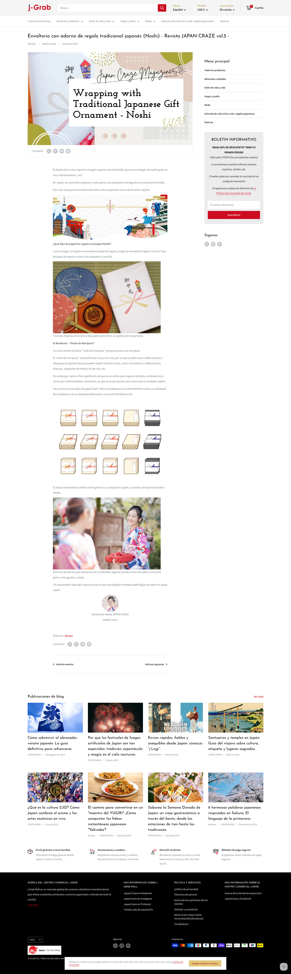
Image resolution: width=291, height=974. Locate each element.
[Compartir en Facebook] (49, 150)
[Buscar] (162, 8)
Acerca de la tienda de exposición (243, 893)
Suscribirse (234, 215)
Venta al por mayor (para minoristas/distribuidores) (189, 916)
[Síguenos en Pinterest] (219, 243)
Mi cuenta (226, 9)
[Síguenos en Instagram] (213, 243)
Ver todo (259, 696)
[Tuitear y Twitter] (61, 150)
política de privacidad (186, 889)
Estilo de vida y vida (100, 21)
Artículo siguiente (154, 664)
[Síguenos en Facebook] (206, 243)
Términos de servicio (185, 894)
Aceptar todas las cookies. (205, 963)
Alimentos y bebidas (68, 21)
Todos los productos (39, 21)
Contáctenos (181, 924)
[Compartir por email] (68, 150)
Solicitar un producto (186, 909)
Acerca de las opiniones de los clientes (191, 902)
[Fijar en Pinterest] (55, 150)
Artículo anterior (65, 664)
